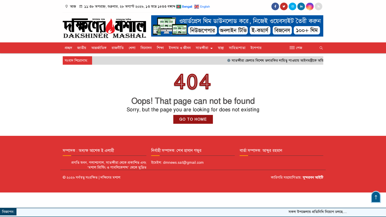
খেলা (132, 48)
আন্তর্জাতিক (99, 48)
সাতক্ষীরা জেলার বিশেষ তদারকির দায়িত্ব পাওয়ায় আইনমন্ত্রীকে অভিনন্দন (275, 60)
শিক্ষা (160, 48)
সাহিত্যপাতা (237, 48)
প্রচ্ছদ (68, 48)
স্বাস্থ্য (221, 48)
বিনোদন (146, 48)
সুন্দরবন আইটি (312, 177)
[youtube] (310, 6)
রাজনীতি (118, 48)
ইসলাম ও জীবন (180, 48)
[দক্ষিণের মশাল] (104, 26)
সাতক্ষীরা (202, 48)
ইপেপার (256, 48)
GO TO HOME (193, 119)
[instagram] (292, 6)
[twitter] (284, 6)
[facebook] (275, 6)
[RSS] (318, 6)
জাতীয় (81, 48)
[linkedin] (301, 6)
